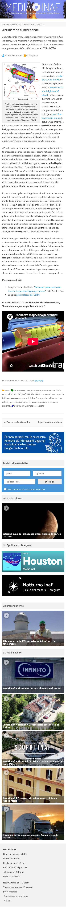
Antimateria (19, 390)
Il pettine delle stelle (50, 422)
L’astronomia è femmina (17, 422)
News (7, 390)
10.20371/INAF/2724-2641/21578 (31, 406)
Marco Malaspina (13, 55)
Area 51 (8, 900)
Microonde (36, 390)
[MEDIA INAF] (33, 10)
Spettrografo (48, 390)
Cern (28, 390)
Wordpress (11, 891)
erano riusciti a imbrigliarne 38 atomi (52, 91)
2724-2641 (14, 876)
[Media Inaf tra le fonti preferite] (33, 454)
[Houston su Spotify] (33, 572)
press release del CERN (27, 294)
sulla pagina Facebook (17, 398)
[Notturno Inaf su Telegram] (33, 596)
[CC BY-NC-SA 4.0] (39, 380)
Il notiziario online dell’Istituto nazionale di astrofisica (33, 13)
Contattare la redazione (16, 896)
